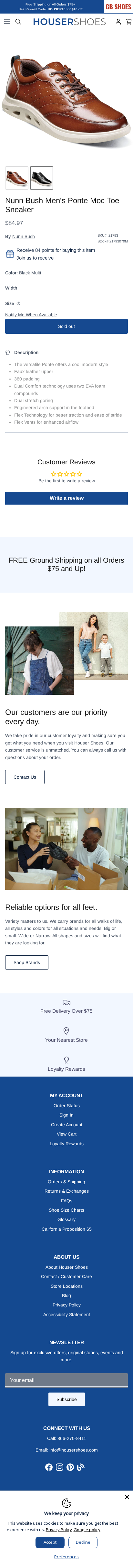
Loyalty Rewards (67, 1143)
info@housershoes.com (73, 1450)
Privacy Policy (67, 1304)
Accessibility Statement (66, 1314)
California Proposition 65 (67, 1229)
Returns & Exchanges (67, 1191)
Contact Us (25, 777)
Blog (66, 1295)
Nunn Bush (23, 236)
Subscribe (66, 1399)
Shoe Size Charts (66, 1210)
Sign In (66, 1115)
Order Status (67, 1105)
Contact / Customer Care (66, 1276)
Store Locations (67, 1286)
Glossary (66, 1219)
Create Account (66, 1124)
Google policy (87, 1529)
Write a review (67, 498)
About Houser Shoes (67, 1267)
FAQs (66, 1200)
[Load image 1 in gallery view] (66, 96)
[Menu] (7, 22)
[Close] (127, 1496)
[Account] (118, 22)
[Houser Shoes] (70, 21)
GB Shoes (125, 2)
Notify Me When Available (31, 314)
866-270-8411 (71, 1438)
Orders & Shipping (66, 1181)
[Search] (18, 22)
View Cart (67, 1134)
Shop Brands (27, 962)
